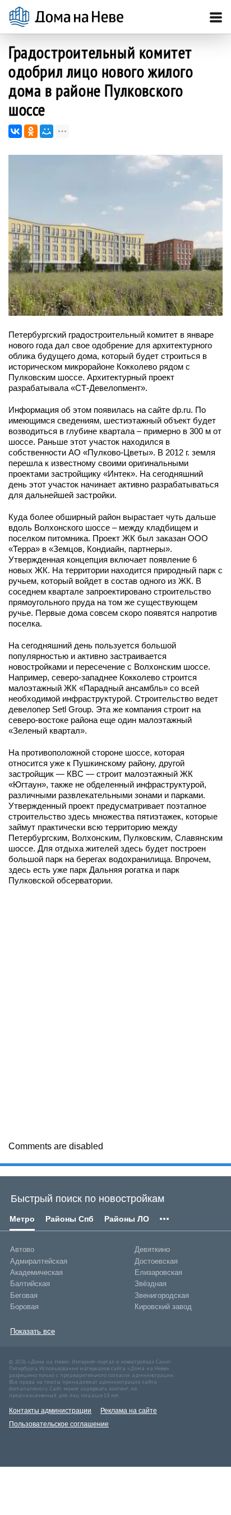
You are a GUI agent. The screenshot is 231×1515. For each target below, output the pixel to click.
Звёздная (151, 1283)
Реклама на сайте (128, 1411)
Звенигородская (162, 1295)
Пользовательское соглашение (59, 1424)
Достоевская (156, 1261)
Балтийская (30, 1283)
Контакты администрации (50, 1411)
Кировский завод (163, 1306)
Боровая (24, 1306)
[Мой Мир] (46, 131)
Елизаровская (158, 1272)
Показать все (32, 1331)
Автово (22, 1249)
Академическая (36, 1272)
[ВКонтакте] (15, 131)
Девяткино (152, 1249)
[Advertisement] (115, 1012)
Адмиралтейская (38, 1261)
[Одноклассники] (31, 131)
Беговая (24, 1295)
